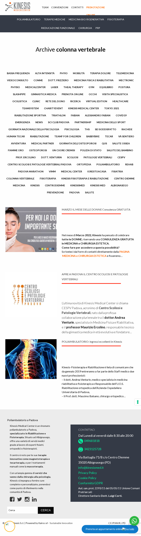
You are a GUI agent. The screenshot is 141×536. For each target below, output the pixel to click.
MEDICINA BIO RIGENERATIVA (86, 19)
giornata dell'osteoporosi (77, 143)
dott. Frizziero (58, 80)
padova (74, 192)
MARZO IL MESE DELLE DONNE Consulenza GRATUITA (96, 209)
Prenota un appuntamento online (104, 529)
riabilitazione (39, 136)
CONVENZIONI (59, 7)
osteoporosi (38, 150)
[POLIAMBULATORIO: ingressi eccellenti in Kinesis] (31, 358)
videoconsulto (17, 80)
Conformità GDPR (90, 483)
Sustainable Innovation (61, 523)
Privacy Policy (87, 473)
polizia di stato (90, 150)
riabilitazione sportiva (30, 115)
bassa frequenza (18, 73)
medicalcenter (35, 87)
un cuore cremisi (63, 150)
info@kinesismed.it (91, 467)
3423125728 (92, 449)
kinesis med (97, 185)
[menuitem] (45, 7)
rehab (129, 164)
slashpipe (19, 94)
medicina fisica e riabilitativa (93, 80)
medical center (71, 171)
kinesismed (77, 185)
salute (89, 192)
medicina (19, 185)
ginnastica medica (43, 94)
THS (87, 129)
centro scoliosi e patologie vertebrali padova (39, 164)
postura (124, 87)
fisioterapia (48, 178)
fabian (75, 115)
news (39, 122)
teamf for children (67, 136)
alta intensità (45, 73)
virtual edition (96, 101)
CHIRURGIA (85, 27)
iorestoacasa (96, 171)
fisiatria (117, 171)
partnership (83, 122)
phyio (64, 73)
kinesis (35, 185)
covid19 (121, 115)
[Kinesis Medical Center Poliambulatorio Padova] (17, 6)
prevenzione (55, 192)
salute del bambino (120, 150)
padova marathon (31, 171)
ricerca (75, 101)
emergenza (22, 122)
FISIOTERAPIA (115, 19)
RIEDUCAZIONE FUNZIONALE (58, 27)
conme (38, 80)
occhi (93, 94)
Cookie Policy (87, 478)
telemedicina (125, 73)
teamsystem (30, 108)
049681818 (91, 441)
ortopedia (84, 164)
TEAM (45, 7)
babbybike (93, 136)
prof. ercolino (26, 157)
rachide (127, 129)
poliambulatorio (108, 164)
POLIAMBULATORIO (28, 19)
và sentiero (126, 136)
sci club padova (58, 122)
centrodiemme (55, 185)
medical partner (42, 143)
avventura (18, 143)
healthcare (120, 101)
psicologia (71, 129)
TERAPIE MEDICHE (54, 19)
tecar (109, 136)
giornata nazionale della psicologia (33, 129)
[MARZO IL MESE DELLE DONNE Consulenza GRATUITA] (31, 229)
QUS (104, 143)
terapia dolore (100, 73)
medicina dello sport (111, 122)
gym (91, 87)
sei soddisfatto (105, 129)
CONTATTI (77, 7)
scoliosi (72, 157)
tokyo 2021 (111, 108)
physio (15, 87)
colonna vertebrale (20, 178)
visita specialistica (115, 94)
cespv (121, 157)
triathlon (58, 115)
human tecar (16, 136)
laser (54, 87)
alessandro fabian (97, 115)
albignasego (119, 185)
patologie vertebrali (98, 157)
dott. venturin (51, 157)
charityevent (53, 108)
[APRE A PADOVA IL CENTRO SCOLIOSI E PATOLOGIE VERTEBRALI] (31, 294)
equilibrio (106, 87)
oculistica (19, 101)
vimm (52, 171)
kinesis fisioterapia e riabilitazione (85, 178)
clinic (36, 101)
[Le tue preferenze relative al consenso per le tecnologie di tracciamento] (137, 402)
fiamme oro (16, 150)
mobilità (79, 73)
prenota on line (72, 94)
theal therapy (73, 87)
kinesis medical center (83, 108)
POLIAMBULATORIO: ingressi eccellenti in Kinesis (92, 341)
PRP (97, 27)
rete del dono (55, 101)
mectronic (126, 80)
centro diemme (124, 178)
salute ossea (121, 143)
